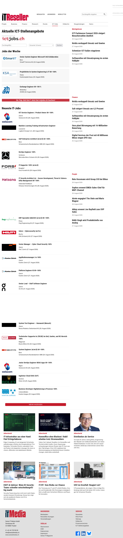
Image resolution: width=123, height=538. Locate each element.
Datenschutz (45, 531)
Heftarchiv (79, 521)
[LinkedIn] (84, 535)
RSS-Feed (79, 516)
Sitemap (78, 519)
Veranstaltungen (46, 519)
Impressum (44, 533)
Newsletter (79, 514)
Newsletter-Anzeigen (47, 516)
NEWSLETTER (62, 14)
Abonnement (45, 526)
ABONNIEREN (51, 14)
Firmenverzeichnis (81, 523)
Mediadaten (44, 514)
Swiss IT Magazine (47, 535)
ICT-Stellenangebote (82, 525)
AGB (42, 529)
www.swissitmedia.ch (12, 535)
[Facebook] (78, 535)
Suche (83, 18)
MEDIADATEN (41, 14)
